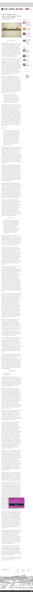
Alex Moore (4, 19)
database (17, 345)
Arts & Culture (19, 19)
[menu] (31, 9)
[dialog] (16, 503)
